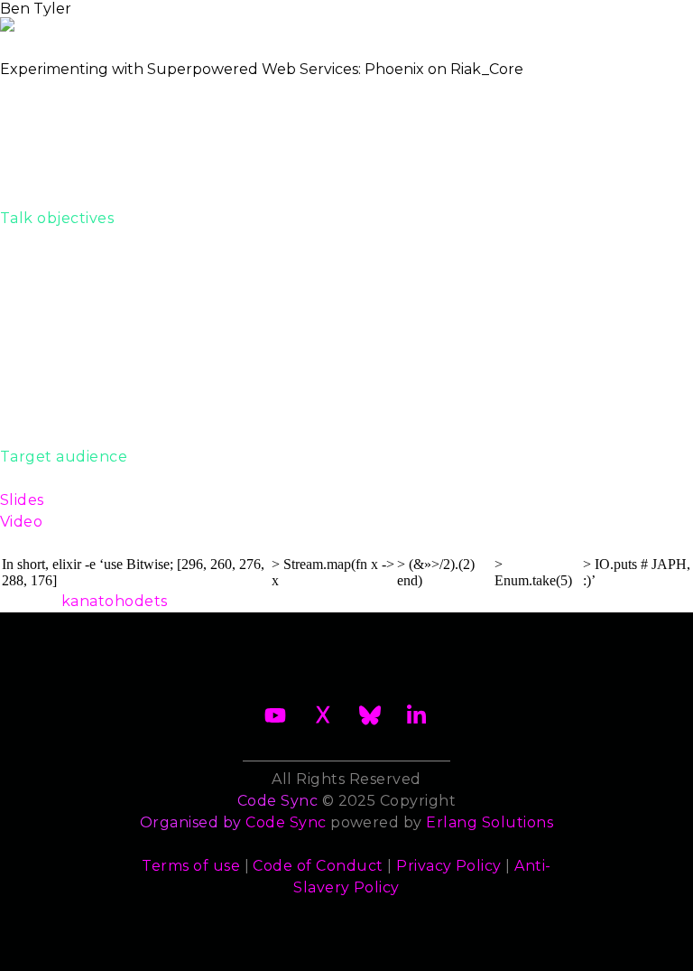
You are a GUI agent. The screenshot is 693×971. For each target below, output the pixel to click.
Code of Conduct (318, 865)
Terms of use (191, 865)
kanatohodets (114, 601)
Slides (22, 500)
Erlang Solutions (489, 822)
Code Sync (285, 822)
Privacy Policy (449, 865)
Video (21, 521)
